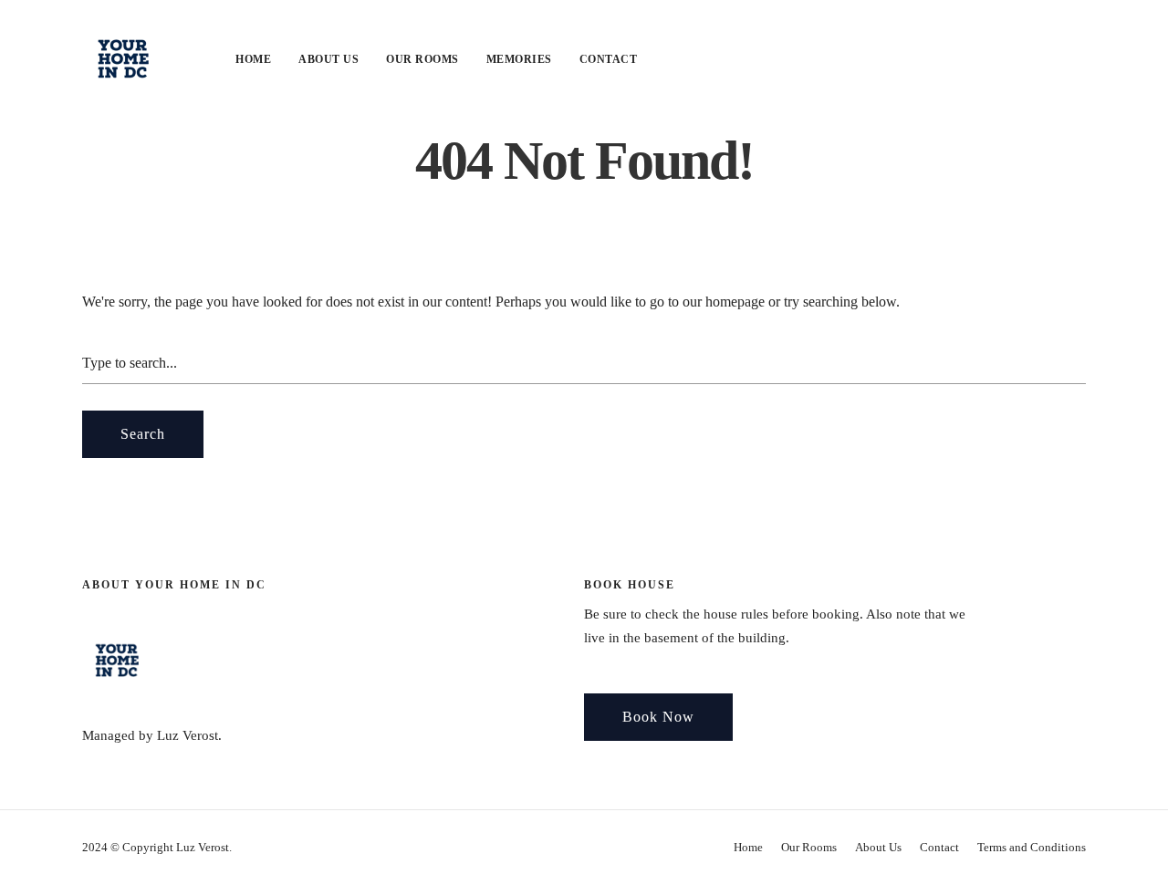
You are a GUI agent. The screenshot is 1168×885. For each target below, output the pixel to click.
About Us (328, 59)
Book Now (658, 716)
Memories (519, 59)
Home (253, 59)
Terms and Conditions (1031, 847)
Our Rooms (422, 59)
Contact (608, 59)
